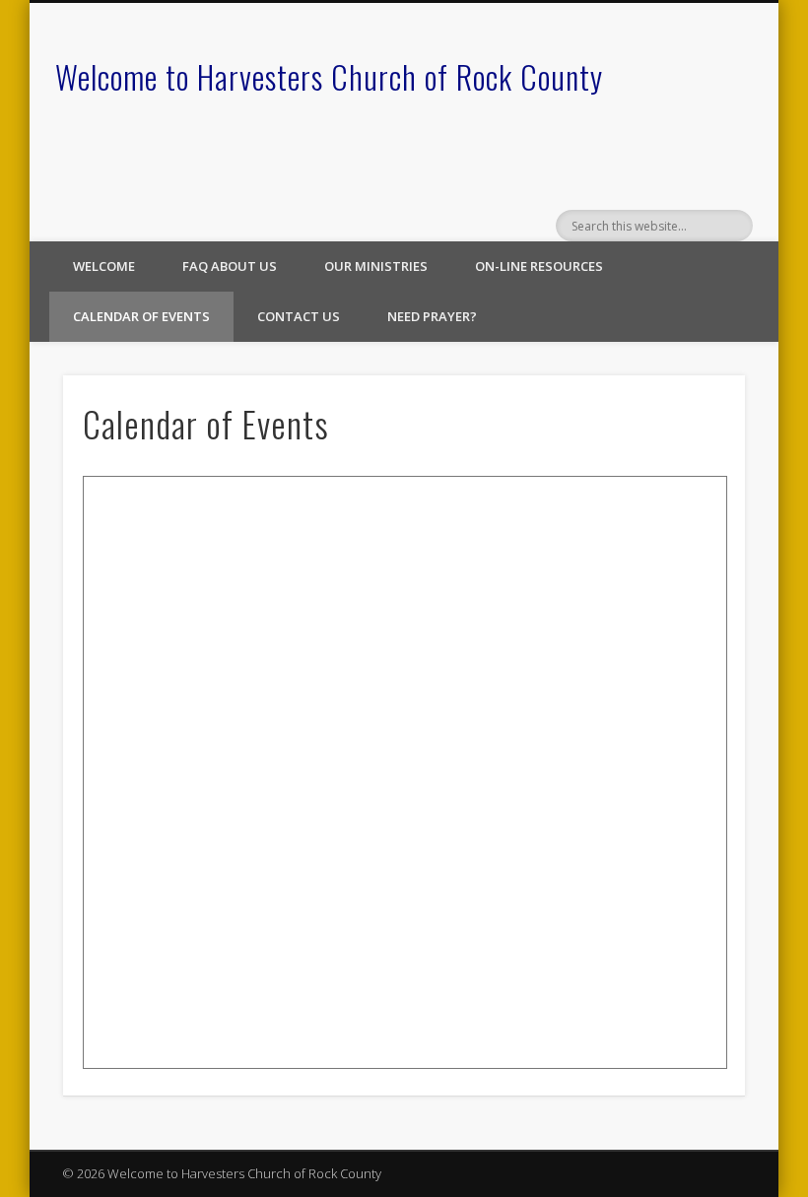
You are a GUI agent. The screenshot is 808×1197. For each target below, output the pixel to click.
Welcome (104, 266)
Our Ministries (376, 266)
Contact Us (298, 316)
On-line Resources (539, 266)
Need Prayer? (432, 316)
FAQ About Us (229, 266)
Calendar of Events (141, 316)
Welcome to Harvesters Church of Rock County (329, 76)
